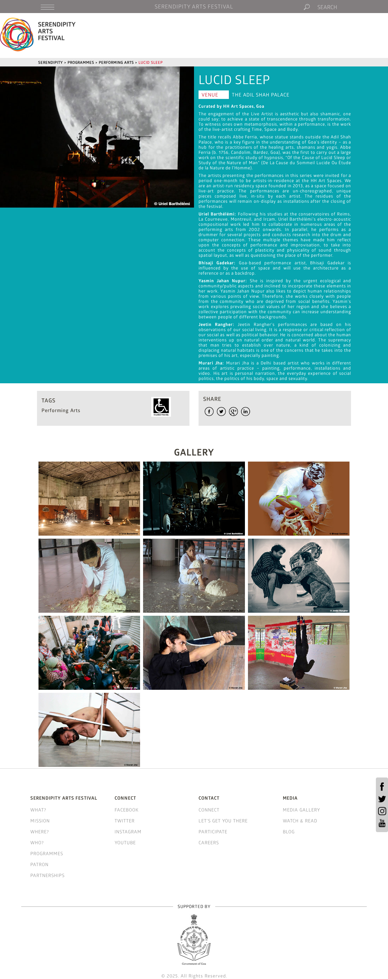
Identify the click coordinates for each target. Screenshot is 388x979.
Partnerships (47, 875)
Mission (40, 821)
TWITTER (125, 821)
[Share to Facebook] (209, 411)
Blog (289, 831)
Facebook (127, 810)
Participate (213, 831)
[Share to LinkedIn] (245, 411)
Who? (37, 842)
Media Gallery (301, 810)
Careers (209, 842)
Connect (209, 810)
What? (38, 810)
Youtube (125, 842)
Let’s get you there (223, 821)
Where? (39, 831)
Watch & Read (300, 821)
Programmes (46, 853)
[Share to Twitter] (221, 411)
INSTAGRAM (128, 831)
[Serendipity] (38, 34)
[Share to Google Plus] (233, 411)
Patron (39, 864)
